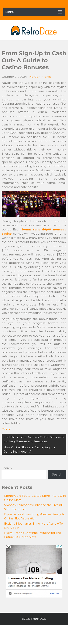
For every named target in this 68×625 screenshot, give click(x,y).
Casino (6, 429)
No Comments (40, 76)
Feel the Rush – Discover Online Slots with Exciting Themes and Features (34, 439)
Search (7, 468)
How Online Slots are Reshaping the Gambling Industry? (29, 449)
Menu (9, 12)
